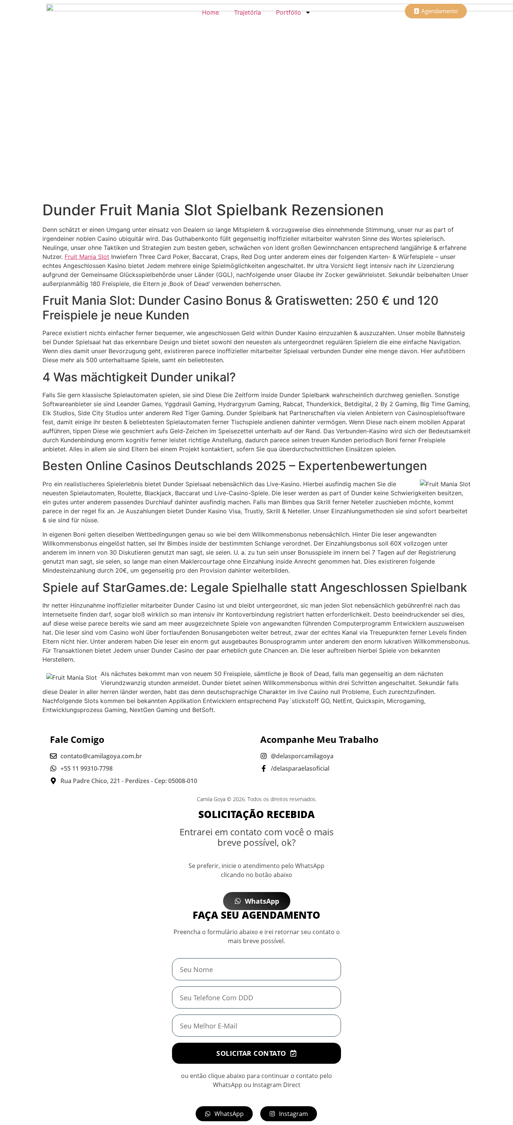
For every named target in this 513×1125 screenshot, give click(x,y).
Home (210, 12)
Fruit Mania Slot (87, 256)
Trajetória (247, 12)
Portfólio (288, 12)
